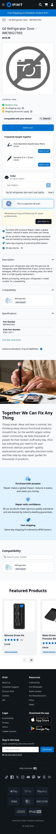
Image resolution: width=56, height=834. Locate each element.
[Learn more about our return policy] (22, 248)
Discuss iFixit (8, 691)
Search (46, 118)
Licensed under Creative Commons (28, 820)
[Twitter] (17, 777)
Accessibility (7, 718)
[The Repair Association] (49, 777)
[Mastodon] (33, 777)
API (3, 700)
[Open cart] (46, 4)
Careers (5, 695)
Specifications (9, 313)
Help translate (25, 768)
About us (6, 682)
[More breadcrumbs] (4, 19)
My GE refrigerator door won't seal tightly (25, 192)
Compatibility (9, 289)
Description (8, 259)
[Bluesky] (39, 777)
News (31, 704)
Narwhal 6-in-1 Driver (23, 157)
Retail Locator (35, 691)
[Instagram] (22, 777)
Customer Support (10, 687)
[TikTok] (6, 777)
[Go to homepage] (16, 4)
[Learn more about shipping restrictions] (23, 108)
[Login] (52, 4)
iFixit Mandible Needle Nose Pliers (29, 144)
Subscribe (47, 749)
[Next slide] (31, 660)
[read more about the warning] (41, 349)
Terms (5, 727)
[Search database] (40, 4)
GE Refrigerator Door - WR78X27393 (25, 20)
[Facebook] (12, 777)
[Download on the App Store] (40, 719)
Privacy (5, 722)
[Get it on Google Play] (40, 728)
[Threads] (44, 777)
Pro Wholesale (35, 687)
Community (34, 682)
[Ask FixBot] (48, 185)
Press (31, 700)
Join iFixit (43, 221)
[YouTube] (28, 777)
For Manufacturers (37, 695)
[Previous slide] (24, 660)
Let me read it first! (13, 754)
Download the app (39, 713)
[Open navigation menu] (3, 4)
